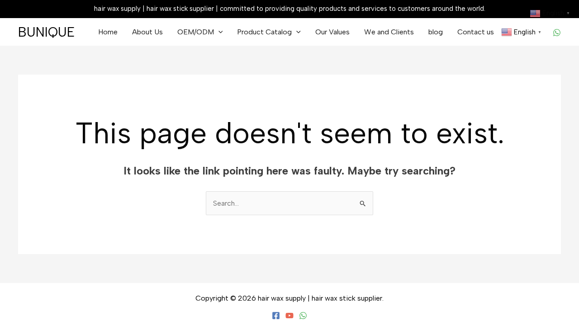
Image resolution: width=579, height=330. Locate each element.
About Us (147, 32)
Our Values (332, 32)
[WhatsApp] (557, 32)
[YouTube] (289, 315)
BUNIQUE (46, 32)
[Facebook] (276, 315)
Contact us (475, 32)
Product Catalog (264, 32)
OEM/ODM (195, 32)
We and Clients (389, 32)
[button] (218, 32)
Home (108, 32)
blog (435, 32)
